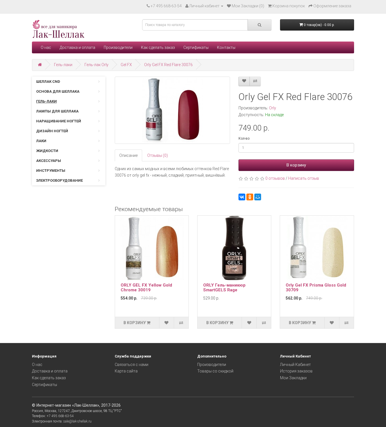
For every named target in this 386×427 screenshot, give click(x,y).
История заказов (296, 371)
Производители (118, 47)
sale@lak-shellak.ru (77, 421)
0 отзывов (275, 178)
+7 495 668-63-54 (166, 6)
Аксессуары (48, 161)
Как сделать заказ (158, 47)
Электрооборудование (59, 180)
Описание (128, 155)
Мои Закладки (293, 378)
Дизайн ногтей (52, 131)
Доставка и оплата (77, 47)
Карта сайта (126, 371)
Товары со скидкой (215, 371)
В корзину (296, 165)
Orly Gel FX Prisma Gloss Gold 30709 (316, 287)
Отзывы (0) (157, 155)
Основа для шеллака (57, 91)
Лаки (41, 141)
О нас (46, 47)
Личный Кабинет (295, 364)
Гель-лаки (63, 64)
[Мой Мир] (257, 197)
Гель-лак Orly (96, 64)
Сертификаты (196, 47)
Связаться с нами (131, 364)
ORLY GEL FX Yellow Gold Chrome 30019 (146, 287)
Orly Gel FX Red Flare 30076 (168, 64)
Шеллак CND (48, 81)
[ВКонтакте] (241, 197)
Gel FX (126, 64)
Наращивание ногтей (58, 121)
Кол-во (244, 138)
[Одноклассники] (249, 197)
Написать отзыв (303, 178)
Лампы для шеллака (57, 111)
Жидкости (47, 151)
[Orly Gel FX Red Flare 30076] (172, 110)
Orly (272, 108)
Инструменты (50, 170)
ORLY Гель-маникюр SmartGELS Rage (224, 287)
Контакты (226, 47)
